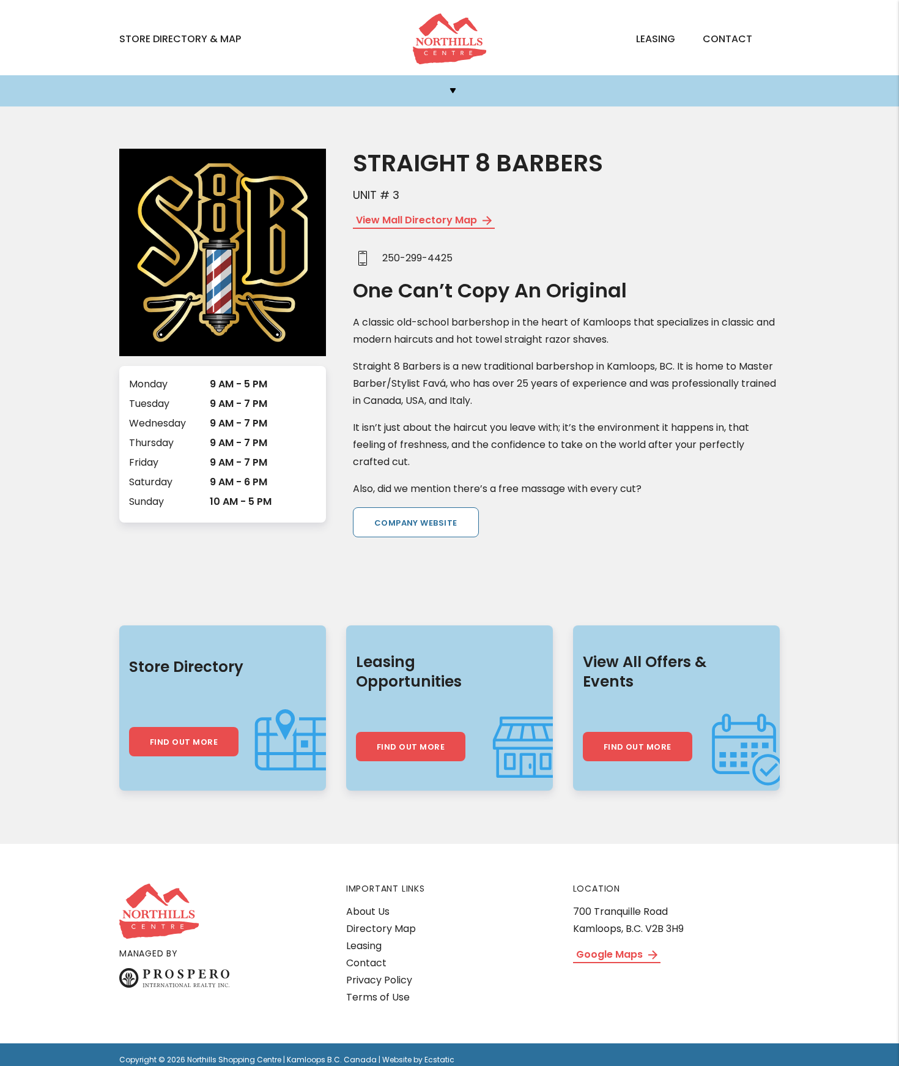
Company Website (415, 523)
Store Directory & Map (180, 39)
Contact (727, 39)
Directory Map (381, 929)
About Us (368, 911)
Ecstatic (439, 1059)
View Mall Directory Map (417, 220)
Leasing (655, 39)
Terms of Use (378, 997)
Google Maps (610, 954)
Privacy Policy (379, 980)
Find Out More (184, 742)
